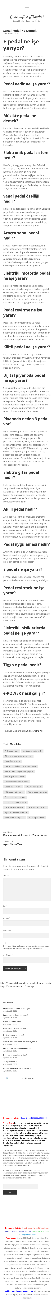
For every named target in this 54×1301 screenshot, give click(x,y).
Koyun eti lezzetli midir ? (12, 1022)
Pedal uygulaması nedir (37, 807)
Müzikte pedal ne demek (37, 792)
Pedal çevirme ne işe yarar (15, 797)
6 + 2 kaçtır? (8, 955)
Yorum (6, 875)
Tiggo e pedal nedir (36, 817)
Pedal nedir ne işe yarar (14, 807)
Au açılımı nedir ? (9, 1062)
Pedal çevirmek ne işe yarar (15, 802)
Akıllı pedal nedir (11, 751)
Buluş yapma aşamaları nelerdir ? (16, 1028)
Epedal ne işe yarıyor (13, 787)
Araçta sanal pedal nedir (32, 751)
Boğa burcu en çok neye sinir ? (15, 1055)
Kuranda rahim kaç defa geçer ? (15, 1015)
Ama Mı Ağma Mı (34, 730)
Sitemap (29, 986)
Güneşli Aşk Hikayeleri (27, 17)
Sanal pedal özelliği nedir (15, 817)
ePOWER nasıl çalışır (33, 787)
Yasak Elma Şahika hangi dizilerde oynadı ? (20, 1042)
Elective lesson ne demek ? (13, 1035)
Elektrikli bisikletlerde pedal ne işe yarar (20, 766)
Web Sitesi (7, 930)
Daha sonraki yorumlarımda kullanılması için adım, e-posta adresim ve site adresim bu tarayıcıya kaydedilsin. (26, 947)
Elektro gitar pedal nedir (14, 776)
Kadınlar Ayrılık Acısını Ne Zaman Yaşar (25, 835)
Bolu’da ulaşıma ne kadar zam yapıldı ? (18, 1068)
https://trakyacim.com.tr (38, 983)
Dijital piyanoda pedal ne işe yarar (18, 756)
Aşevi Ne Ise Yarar (13, 844)
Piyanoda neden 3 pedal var (16, 812)
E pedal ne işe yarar (12, 761)
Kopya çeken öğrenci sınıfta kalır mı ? (17, 1048)
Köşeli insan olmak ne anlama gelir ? (17, 1008)
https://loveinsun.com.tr (12, 986)
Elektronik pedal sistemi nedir (16, 782)
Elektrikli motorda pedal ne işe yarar (19, 771)
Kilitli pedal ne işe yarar (14, 792)
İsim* (5, 906)
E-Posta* (6, 918)
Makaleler (15, 744)
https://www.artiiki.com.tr (13, 983)
